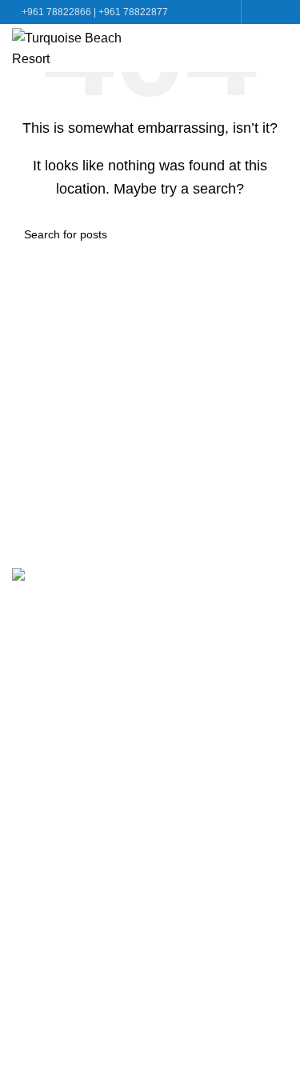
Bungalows (44, 654)
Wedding (37, 714)
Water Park (43, 684)
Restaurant (43, 744)
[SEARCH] (269, 234)
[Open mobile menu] (281, 48)
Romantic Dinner (60, 774)
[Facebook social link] (259, 12)
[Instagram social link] (278, 12)
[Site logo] (70, 47)
